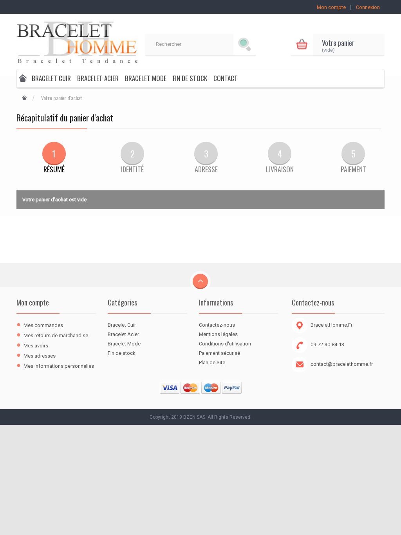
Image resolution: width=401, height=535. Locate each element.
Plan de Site (212, 362)
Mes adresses (39, 356)
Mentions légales (218, 334)
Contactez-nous (217, 325)
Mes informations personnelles (58, 366)
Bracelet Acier (98, 78)
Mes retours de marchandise (55, 335)
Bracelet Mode (145, 78)
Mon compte (32, 302)
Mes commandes (43, 325)
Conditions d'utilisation (225, 344)
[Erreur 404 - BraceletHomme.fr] (23, 79)
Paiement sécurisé (219, 353)
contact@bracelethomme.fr (342, 364)
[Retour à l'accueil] (24, 98)
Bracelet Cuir (51, 78)
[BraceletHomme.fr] (77, 42)
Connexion (368, 7)
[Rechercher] (244, 45)
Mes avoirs (35, 346)
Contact (225, 78)
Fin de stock (190, 78)
